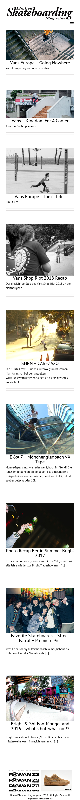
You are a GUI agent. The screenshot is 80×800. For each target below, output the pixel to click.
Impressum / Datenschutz (40, 798)
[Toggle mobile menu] (72, 24)
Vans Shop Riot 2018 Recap (40, 278)
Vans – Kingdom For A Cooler (40, 120)
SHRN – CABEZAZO (40, 363)
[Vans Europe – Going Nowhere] (40, 45)
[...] (63, 565)
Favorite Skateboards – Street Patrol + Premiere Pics (40, 637)
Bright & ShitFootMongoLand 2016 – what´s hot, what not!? (40, 725)
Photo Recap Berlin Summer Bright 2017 (40, 552)
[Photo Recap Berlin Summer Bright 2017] (40, 525)
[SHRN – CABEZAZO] (40, 335)
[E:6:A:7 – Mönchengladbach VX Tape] (40, 429)
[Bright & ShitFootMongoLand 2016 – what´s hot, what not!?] (40, 698)
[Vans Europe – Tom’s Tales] (40, 171)
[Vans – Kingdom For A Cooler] (40, 104)
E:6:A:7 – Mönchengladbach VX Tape (40, 459)
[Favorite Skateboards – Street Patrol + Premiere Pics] (40, 610)
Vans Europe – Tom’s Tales (40, 196)
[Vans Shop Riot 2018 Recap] (40, 249)
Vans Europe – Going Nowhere (40, 63)
